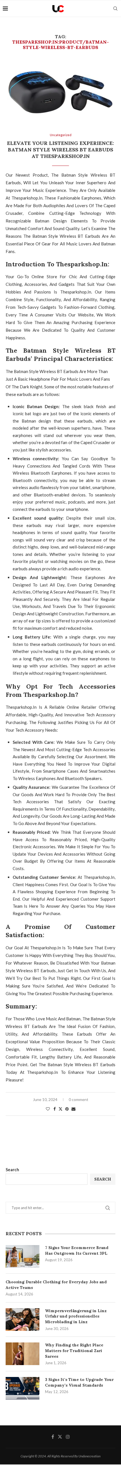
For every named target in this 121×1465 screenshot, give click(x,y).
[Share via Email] (73, 1108)
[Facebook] (52, 1437)
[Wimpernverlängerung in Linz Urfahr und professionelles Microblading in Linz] (22, 1319)
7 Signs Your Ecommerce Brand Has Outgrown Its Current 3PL (76, 1250)
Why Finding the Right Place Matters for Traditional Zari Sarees (74, 1350)
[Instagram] (68, 1437)
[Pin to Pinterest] (67, 1108)
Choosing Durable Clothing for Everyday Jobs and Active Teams (56, 1284)
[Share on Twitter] (60, 1108)
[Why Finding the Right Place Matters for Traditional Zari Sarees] (22, 1353)
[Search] (115, 8)
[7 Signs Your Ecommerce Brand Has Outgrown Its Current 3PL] (22, 1256)
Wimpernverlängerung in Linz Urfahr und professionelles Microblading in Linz (76, 1316)
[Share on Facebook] (54, 1108)
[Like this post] (48, 1108)
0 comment (78, 1099)
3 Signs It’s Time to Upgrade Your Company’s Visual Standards (79, 1382)
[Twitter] (60, 1437)
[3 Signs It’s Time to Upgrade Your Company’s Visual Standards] (22, 1388)
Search (12, 1169)
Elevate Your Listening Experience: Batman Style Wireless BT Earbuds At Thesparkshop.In (60, 149)
